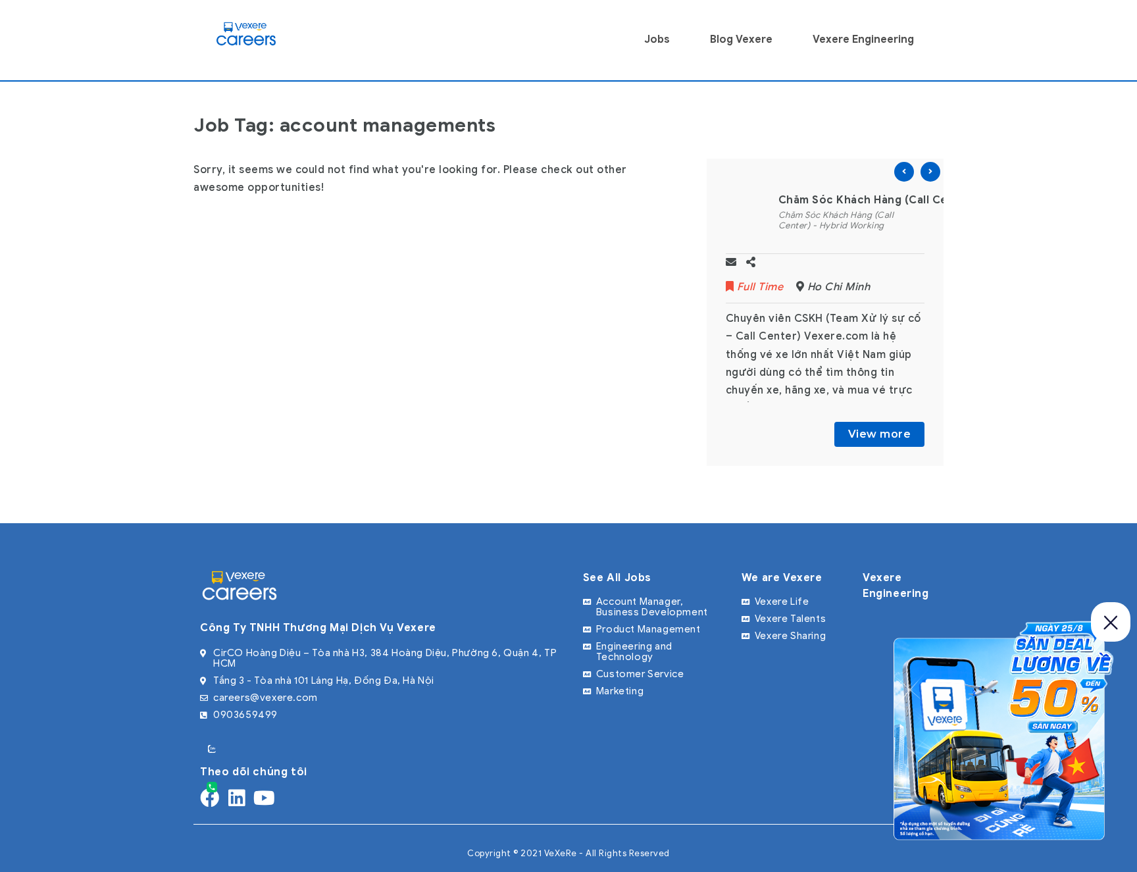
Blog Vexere (741, 39)
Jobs (657, 39)
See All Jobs (617, 577)
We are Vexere (782, 577)
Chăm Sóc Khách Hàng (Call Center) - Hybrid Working (836, 220)
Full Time (760, 287)
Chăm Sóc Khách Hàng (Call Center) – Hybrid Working (925, 200)
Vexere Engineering (863, 39)
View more (879, 434)
